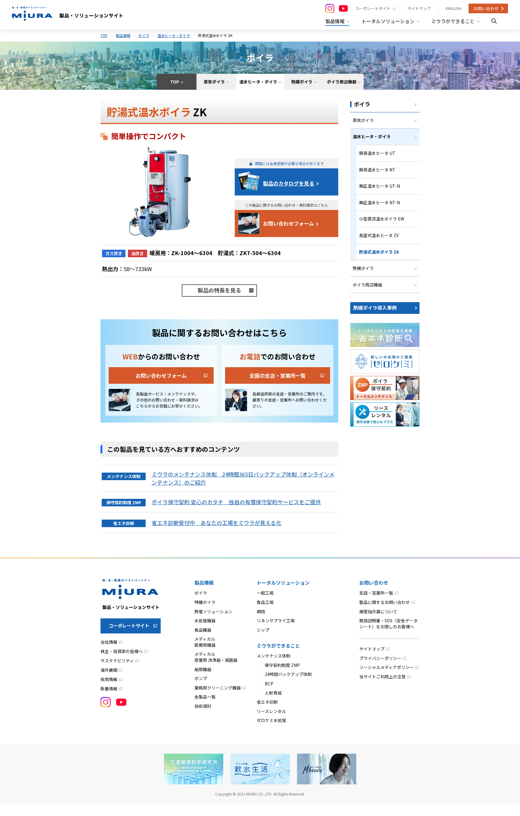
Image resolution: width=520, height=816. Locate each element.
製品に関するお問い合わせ (384, 602)
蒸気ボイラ (363, 120)
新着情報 (109, 689)
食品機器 (202, 630)
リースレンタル (271, 711)
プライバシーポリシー (380, 658)
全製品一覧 (204, 697)
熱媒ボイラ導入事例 (375, 307)
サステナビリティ (117, 661)
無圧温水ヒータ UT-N (379, 186)
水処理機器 (204, 620)
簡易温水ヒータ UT (377, 153)
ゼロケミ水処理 (271, 720)
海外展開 (109, 670)
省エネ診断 (267, 702)
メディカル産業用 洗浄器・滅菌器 (215, 657)
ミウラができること (278, 645)
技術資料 (202, 706)
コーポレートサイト (372, 8)
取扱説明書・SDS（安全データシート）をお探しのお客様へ (388, 623)
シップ (263, 630)
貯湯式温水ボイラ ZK (379, 252)
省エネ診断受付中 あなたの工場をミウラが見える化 (216, 523)
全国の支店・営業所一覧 (277, 375)
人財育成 (273, 693)
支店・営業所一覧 (376, 593)
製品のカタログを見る (288, 183)
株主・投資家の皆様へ (122, 651)
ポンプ (200, 678)
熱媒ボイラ (363, 268)
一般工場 (265, 593)
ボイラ (143, 35)
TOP (104, 35)
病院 (261, 611)
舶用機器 (202, 669)
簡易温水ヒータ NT (377, 170)
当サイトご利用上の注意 (382, 677)
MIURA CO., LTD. (259, 793)
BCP (269, 683)
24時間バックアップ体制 (288, 674)
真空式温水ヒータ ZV (379, 235)
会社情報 (109, 642)
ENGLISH (453, 8)
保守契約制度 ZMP (282, 665)
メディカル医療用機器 (204, 642)
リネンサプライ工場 (276, 620)
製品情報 (123, 35)
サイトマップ (419, 8)
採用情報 (109, 679)
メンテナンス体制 (273, 656)
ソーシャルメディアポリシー (386, 667)
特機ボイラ (204, 602)
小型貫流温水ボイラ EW (381, 219)
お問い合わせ (486, 8)
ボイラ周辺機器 (367, 285)
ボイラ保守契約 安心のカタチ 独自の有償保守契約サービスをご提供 (236, 502)
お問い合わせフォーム (288, 223)
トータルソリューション (283, 582)
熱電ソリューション (213, 611)
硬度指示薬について (378, 611)
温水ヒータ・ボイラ (173, 35)
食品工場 (265, 602)
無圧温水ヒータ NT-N (379, 202)
